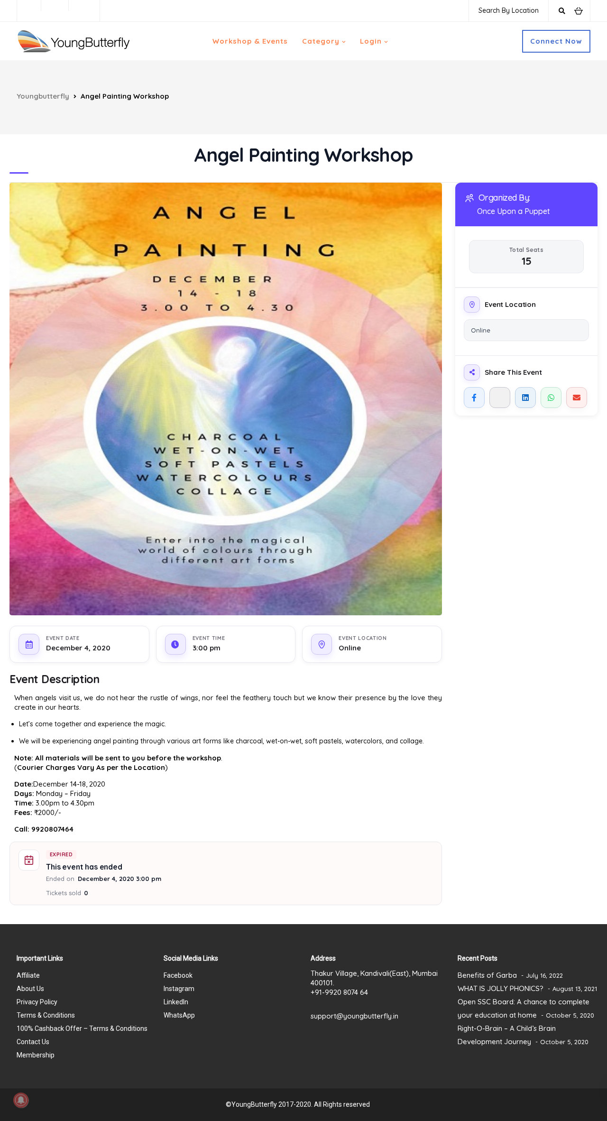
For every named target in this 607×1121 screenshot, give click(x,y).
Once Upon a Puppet (513, 211)
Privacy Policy (37, 1002)
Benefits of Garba (487, 975)
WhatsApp (179, 1015)
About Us (30, 988)
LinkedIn (176, 1002)
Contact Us (33, 1042)
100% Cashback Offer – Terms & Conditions (82, 1028)
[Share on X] (499, 397)
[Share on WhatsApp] (551, 397)
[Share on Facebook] (474, 397)
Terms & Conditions (46, 1015)
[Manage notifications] (20, 1100)
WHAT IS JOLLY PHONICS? (500, 988)
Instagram (179, 988)
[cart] (578, 10)
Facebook (178, 975)
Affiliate (28, 975)
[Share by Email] (576, 397)
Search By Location (508, 10)
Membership (36, 1055)
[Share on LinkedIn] (525, 397)
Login (371, 41)
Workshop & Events (250, 41)
